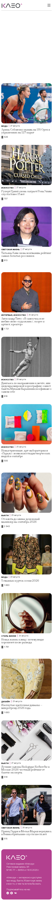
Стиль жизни (8, 636)
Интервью (6, 315)
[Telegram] (7, 893)
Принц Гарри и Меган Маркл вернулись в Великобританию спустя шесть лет (26, 833)
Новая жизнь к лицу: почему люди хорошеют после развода (22, 641)
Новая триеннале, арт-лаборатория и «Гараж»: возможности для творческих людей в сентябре (25, 453)
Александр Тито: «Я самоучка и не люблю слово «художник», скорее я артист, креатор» (22, 321)
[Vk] (15, 893)
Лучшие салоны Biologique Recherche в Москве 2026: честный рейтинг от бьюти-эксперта (25, 769)
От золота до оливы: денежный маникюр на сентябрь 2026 (20, 520)
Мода (4, 126)
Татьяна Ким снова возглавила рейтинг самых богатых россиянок (26, 254)
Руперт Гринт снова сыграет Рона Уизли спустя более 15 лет (26, 193)
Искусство (7, 188)
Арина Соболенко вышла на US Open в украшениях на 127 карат (25, 131)
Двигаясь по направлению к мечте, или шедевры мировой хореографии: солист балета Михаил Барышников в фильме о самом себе (26, 387)
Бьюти (5, 515)
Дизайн (5, 701)
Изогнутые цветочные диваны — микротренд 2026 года (21, 706)
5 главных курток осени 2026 (20, 580)
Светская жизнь (10, 249)
